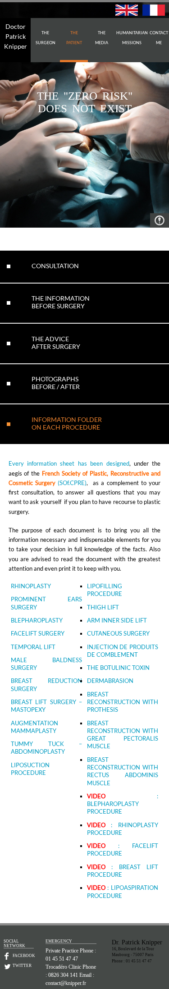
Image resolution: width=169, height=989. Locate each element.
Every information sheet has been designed (69, 463)
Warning (159, 220)
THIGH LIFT (103, 607)
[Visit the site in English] (126, 13)
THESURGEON (45, 37)
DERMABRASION (110, 680)
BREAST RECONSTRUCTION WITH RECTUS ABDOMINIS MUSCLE (123, 771)
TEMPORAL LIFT (33, 646)
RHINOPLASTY (31, 586)
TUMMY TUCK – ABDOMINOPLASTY (46, 747)
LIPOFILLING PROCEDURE (104, 589)
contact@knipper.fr (66, 983)
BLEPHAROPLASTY (37, 620)
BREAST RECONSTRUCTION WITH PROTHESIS (123, 702)
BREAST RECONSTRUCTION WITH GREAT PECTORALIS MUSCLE (123, 734)
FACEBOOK (23, 955)
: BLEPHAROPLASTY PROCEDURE (123, 803)
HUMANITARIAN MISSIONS (132, 37)
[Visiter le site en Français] (153, 13)
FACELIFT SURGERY (37, 633)
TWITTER (22, 965)
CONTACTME (159, 37)
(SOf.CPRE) (72, 482)
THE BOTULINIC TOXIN (118, 667)
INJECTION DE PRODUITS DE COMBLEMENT (123, 650)
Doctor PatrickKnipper (15, 36)
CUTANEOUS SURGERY (118, 633)
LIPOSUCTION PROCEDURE (30, 768)
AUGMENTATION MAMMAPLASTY (34, 726)
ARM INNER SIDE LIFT (117, 620)
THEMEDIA (101, 37)
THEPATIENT (74, 37)
